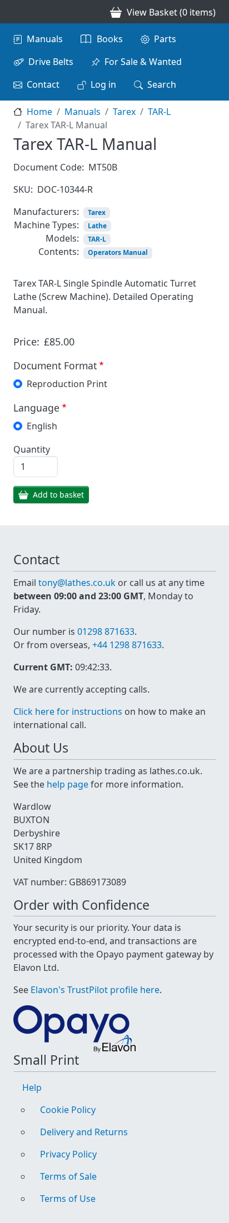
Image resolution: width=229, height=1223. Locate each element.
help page (67, 784)
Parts (165, 39)
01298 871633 (106, 631)
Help (32, 1087)
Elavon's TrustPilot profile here (95, 990)
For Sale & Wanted (143, 62)
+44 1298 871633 (127, 645)
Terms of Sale (68, 1176)
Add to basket (58, 494)
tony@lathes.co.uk (77, 583)
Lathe (97, 225)
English (42, 426)
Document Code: (48, 167)
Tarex (124, 112)
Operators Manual (118, 252)
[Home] (18, 11)
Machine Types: (46, 225)
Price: (26, 341)
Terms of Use (68, 1198)
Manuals (45, 39)
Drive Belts (50, 62)
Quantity (31, 449)
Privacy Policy (68, 1154)
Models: (62, 238)
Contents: (58, 251)
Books (110, 39)
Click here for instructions (67, 711)
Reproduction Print (67, 384)
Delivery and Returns (84, 1132)
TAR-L (159, 112)
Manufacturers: (46, 211)
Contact (43, 84)
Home (39, 112)
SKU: (23, 189)
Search (161, 84)
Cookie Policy (68, 1110)
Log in (103, 84)
